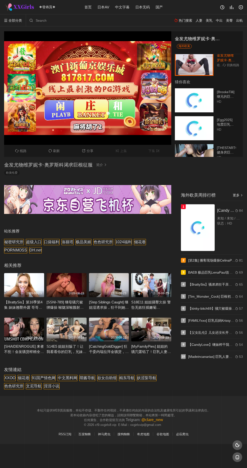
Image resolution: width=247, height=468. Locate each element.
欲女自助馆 (107, 378)
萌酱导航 (87, 378)
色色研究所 (103, 242)
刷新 (54, 151)
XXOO (9, 378)
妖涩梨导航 (146, 378)
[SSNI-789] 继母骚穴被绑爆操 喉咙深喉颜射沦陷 (65, 307)
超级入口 (33, 242)
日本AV (103, 7)
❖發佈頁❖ (47, 7)
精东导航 (127, 378)
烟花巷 (140, 242)
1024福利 (123, 242)
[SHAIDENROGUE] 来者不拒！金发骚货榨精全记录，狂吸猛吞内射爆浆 (24, 351)
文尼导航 (33, 386)
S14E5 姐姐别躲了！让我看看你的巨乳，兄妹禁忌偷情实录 (66, 351)
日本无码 (142, 7)
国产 (159, 7)
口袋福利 (51, 242)
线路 (21, 151)
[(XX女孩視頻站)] (19, 7)
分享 (87, 151)
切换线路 (231, 65)
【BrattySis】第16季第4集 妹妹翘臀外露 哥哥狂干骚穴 (23, 307)
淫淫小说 (51, 386)
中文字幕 (122, 7)
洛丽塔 (67, 242)
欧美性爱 (12, 172)
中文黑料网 (67, 378)
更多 (238, 195)
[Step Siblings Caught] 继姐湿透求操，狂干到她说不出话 (109, 307)
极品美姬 (83, 242)
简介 (101, 165)
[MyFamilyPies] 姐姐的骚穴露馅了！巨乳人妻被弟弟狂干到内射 (151, 351)
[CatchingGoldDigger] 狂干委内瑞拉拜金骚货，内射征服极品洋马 (109, 351)
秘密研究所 (14, 242)
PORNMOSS (15, 250)
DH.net (35, 250)
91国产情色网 (43, 378)
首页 (88, 7)
